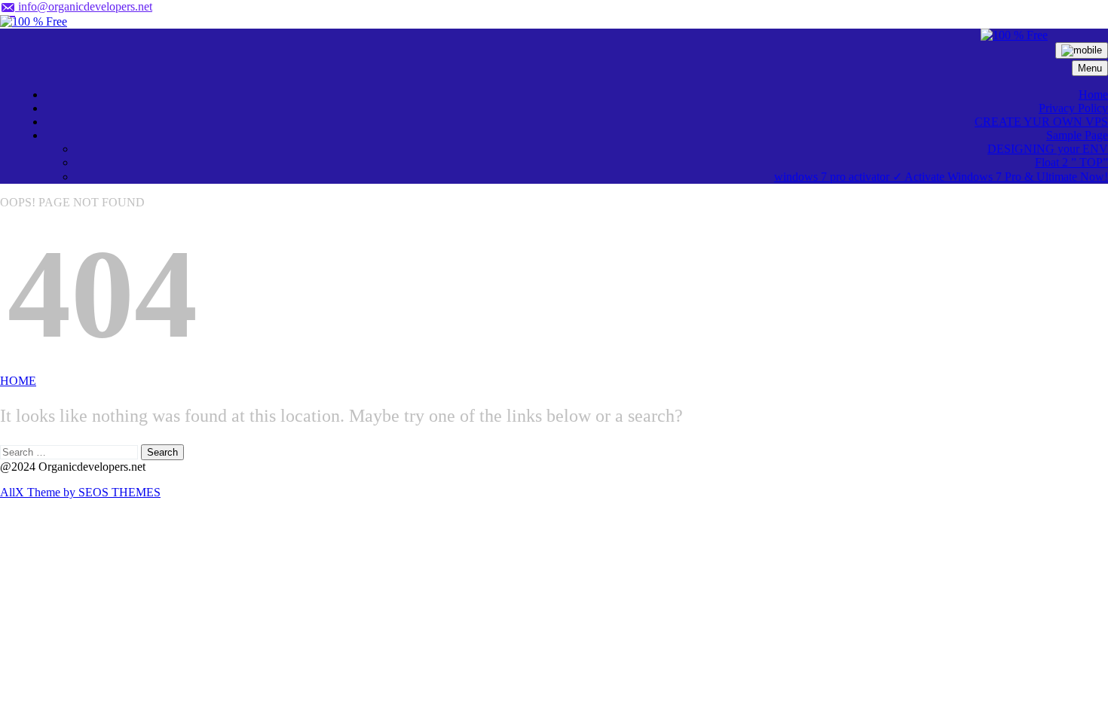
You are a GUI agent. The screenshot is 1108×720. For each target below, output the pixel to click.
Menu (1090, 68)
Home (1093, 94)
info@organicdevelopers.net (83, 6)
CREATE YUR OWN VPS (1041, 121)
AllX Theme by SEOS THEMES (80, 492)
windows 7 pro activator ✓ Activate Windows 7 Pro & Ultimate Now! (941, 176)
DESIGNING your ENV (1047, 148)
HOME (18, 380)
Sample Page (1077, 135)
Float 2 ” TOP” (1071, 162)
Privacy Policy (1073, 108)
